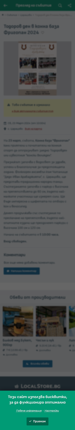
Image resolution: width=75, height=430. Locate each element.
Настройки (52, 411)
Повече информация (29, 411)
